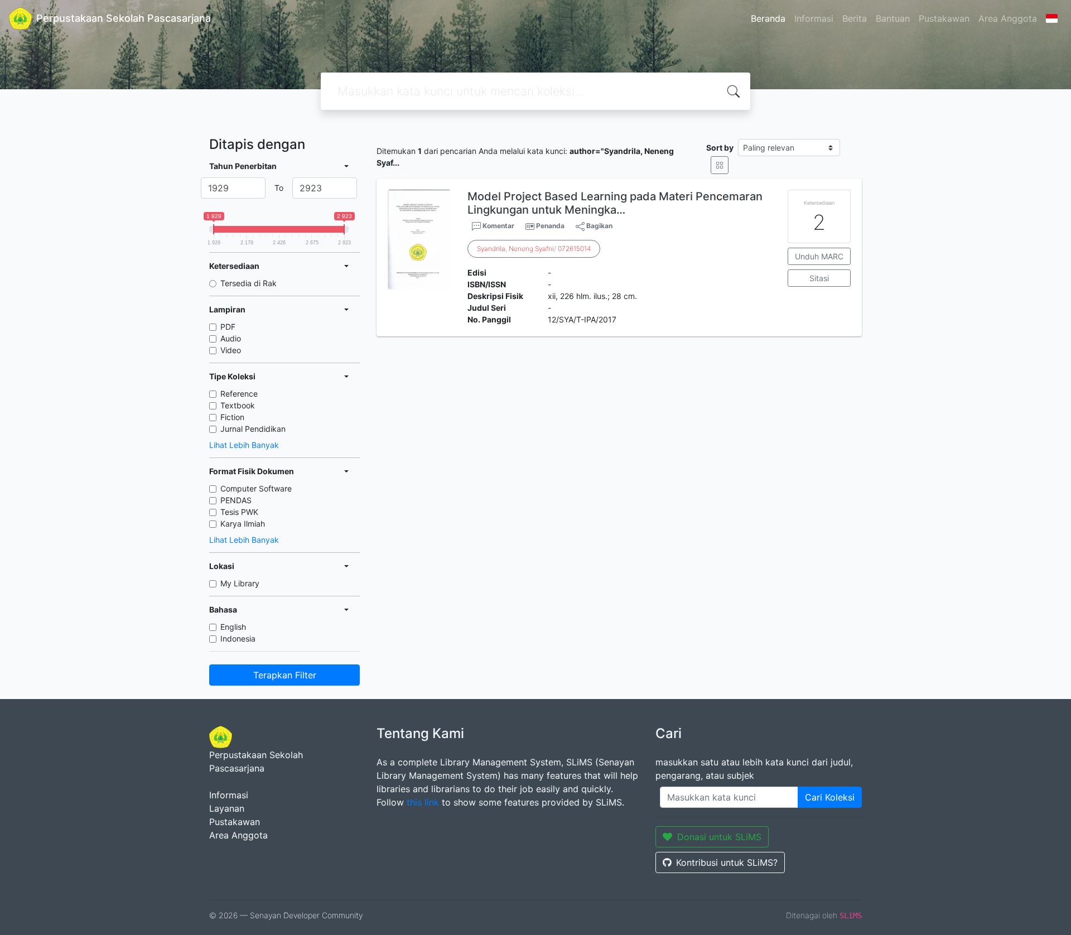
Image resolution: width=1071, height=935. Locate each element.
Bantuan (893, 18)
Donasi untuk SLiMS (719, 836)
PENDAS (236, 500)
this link (423, 802)
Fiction (232, 417)
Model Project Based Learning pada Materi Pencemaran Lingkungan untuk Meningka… (615, 203)
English (233, 627)
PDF (227, 326)
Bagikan (598, 225)
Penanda (550, 225)
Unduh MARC (819, 256)
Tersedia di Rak (248, 283)
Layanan (226, 808)
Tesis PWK (239, 512)
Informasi (813, 18)
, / (534, 248)
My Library (239, 583)
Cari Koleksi (830, 797)
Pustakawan (944, 18)
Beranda (768, 18)
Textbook (237, 405)
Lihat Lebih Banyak (244, 445)
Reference (239, 393)
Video (230, 350)
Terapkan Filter (284, 675)
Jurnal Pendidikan (253, 428)
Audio (230, 338)
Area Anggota (1007, 18)
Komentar (497, 225)
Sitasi (819, 278)
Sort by (720, 147)
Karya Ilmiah (242, 523)
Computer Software (256, 488)
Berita (854, 18)
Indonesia (237, 638)
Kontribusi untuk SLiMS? (727, 862)
